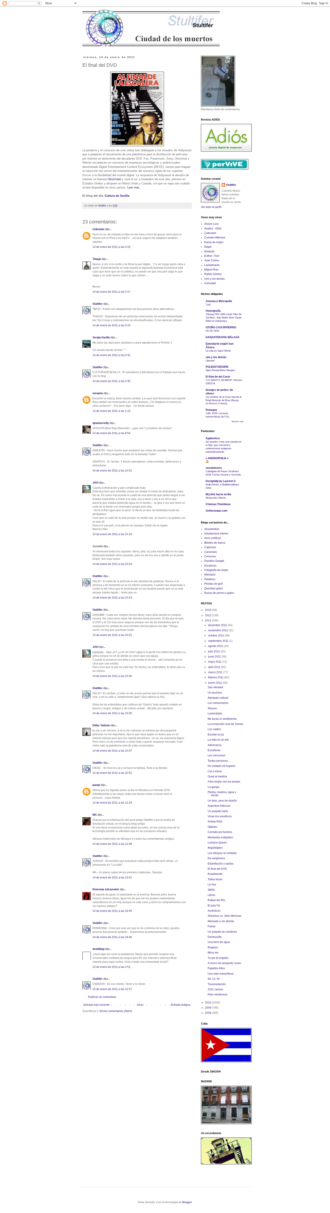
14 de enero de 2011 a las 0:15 (111, 247)
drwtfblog (98, 949)
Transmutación (217, 984)
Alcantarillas (211, 529)
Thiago (96, 259)
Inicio (140, 1004)
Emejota (209, 251)
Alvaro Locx (211, 223)
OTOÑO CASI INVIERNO (221, 327)
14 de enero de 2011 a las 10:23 (112, 564)
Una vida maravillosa (220, 973)
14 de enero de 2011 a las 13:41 (112, 877)
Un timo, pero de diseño (222, 800)
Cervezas (210, 556)
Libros (211, 895)
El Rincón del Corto (218, 376)
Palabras (209, 579)
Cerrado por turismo (220, 832)
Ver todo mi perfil (211, 207)
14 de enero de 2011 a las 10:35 (112, 713)
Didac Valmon (101, 725)
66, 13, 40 (214, 978)
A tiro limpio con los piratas (224, 781)
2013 (208, 610)
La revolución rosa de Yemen (225, 724)
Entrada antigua (180, 1004)
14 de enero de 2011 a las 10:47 (112, 750)
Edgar (208, 246)
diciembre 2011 (218, 625)
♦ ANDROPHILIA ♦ (217, 458)
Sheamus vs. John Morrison (225, 915)
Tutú (208, 304)
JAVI (95, 482)
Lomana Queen (217, 842)
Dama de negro (213, 242)
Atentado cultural (218, 697)
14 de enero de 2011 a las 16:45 (112, 910)
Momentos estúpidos (220, 837)
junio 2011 (215, 656)
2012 (208, 615)
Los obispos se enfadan (222, 853)
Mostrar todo (238, 421)
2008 (208, 1012)
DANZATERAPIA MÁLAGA (223, 337)
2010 (208, 1002)
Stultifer (97, 303)
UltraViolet (114, 179)
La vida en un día (218, 739)
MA (94, 814)
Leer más (133, 187)
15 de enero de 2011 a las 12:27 (112, 989)
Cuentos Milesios (214, 237)
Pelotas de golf (213, 583)
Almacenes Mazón (216, 497)
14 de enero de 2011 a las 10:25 (112, 635)
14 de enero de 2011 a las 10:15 (112, 534)
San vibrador (215, 687)
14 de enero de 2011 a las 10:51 (112, 772)
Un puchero (215, 692)
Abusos (212, 708)
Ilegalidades (215, 847)
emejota (97, 393)
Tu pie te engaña (218, 958)
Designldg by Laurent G (220, 481)
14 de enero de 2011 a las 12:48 (112, 843)
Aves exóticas (212, 538)
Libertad (210, 360)
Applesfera (213, 438)
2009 (208, 1007)
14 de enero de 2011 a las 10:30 (112, 676)
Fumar (212, 926)
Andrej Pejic (215, 821)
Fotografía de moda (216, 570)
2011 (208, 620)
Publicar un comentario (102, 997)
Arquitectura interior (216, 533)
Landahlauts (212, 265)
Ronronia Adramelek (105, 889)
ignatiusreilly (100, 423)
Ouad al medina (217, 776)
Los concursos (216, 755)
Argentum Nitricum (219, 805)
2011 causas (215, 989)
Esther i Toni (211, 255)
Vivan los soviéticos (220, 816)
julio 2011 (214, 651)
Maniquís (210, 574)
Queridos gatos (213, 588)
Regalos (213, 947)
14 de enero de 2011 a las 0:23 (111, 325)
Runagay (211, 409)
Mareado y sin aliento (221, 921)
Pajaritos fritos (216, 968)
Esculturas (214, 750)
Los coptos (214, 729)
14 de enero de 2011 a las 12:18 (112, 802)
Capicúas (210, 547)
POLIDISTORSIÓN (217, 366)
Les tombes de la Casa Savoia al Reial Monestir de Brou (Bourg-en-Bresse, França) (223, 400)
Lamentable (215, 713)
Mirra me (213, 952)
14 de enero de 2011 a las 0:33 (111, 381)
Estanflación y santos (220, 863)
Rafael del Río (216, 900)
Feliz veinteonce (218, 994)
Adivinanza (214, 745)
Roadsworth (215, 874)
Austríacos (214, 910)
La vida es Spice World (218, 350)
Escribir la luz (216, 734)
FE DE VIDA (212, 330)
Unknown (98, 229)
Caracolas (210, 552)
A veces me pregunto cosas (224, 963)
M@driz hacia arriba (218, 494)
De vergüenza (216, 858)
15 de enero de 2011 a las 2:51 (111, 967)
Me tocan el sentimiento (222, 718)
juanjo (96, 785)
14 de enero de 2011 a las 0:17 (111, 291)
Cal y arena (215, 771)
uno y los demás (216, 357)
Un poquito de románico (222, 931)
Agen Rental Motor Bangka (220, 370)
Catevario (210, 233)
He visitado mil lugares (221, 766)
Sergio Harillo (101, 337)
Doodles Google (214, 560)
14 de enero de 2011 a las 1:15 (111, 411)
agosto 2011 (216, 646)
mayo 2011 (215, 661)
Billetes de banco (214, 542)
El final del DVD (217, 868)
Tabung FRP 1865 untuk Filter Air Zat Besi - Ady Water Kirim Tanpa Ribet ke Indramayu (224, 317)
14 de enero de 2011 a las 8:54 (111, 433)
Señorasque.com (216, 510)
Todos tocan (215, 879)
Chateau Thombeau (218, 504)
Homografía (213, 310)
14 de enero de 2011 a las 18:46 (112, 937)
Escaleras (210, 565)
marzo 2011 (215, 672)
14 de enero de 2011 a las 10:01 (112, 470)
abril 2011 (214, 667)
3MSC (211, 889)
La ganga (213, 787)
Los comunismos (218, 703)
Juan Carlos (211, 260)
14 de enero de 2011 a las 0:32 (111, 355)
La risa (212, 884)
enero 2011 (215, 682)
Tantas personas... (219, 760)
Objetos (212, 826)
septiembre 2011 (218, 640)
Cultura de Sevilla (117, 195)
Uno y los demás (214, 278)
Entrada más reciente (97, 1004)
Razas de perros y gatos (219, 593)
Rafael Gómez (213, 274)
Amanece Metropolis (219, 301)
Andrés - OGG (212, 228)
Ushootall (210, 283)
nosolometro (214, 467)
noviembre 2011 (218, 630)
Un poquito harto (218, 811)
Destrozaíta (215, 936)
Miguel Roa (211, 269)
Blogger (187, 1202)
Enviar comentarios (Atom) (116, 1011)
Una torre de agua (219, 942)
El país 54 (214, 905)
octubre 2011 (216, 635)
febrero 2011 (216, 677)
